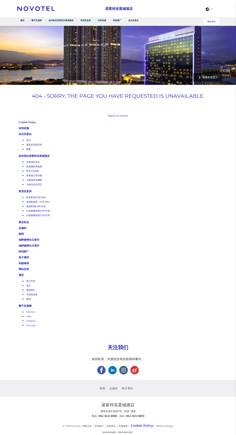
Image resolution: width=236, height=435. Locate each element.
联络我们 (30, 290)
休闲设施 (102, 20)
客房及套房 (86, 20)
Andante (30, 321)
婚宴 (28, 149)
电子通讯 (24, 257)
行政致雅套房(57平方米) (38, 215)
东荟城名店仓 (33, 162)
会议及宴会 (133, 20)
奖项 (28, 299)
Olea (28, 316)
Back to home (118, 115)
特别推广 (117, 20)
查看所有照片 (210, 77)
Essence (30, 312)
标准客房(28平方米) (36, 197)
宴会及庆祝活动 (34, 144)
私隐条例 (24, 263)
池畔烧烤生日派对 (29, 239)
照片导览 (30, 281)
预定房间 (211, 21)
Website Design (164, 426)
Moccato (31, 325)
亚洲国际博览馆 (34, 166)
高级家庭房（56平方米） (38, 202)
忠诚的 (22, 228)
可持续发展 (31, 294)
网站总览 (24, 269)
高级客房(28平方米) (36, 206)
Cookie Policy (27, 122)
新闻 (21, 233)
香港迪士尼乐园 (34, 175)
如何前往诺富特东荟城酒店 (61, 20)
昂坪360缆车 (32, 171)
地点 (28, 285)
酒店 (22, 20)
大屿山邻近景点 (34, 184)
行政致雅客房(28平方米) (38, 211)
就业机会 (24, 222)
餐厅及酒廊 (36, 20)
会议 (28, 140)
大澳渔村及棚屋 (34, 180)
